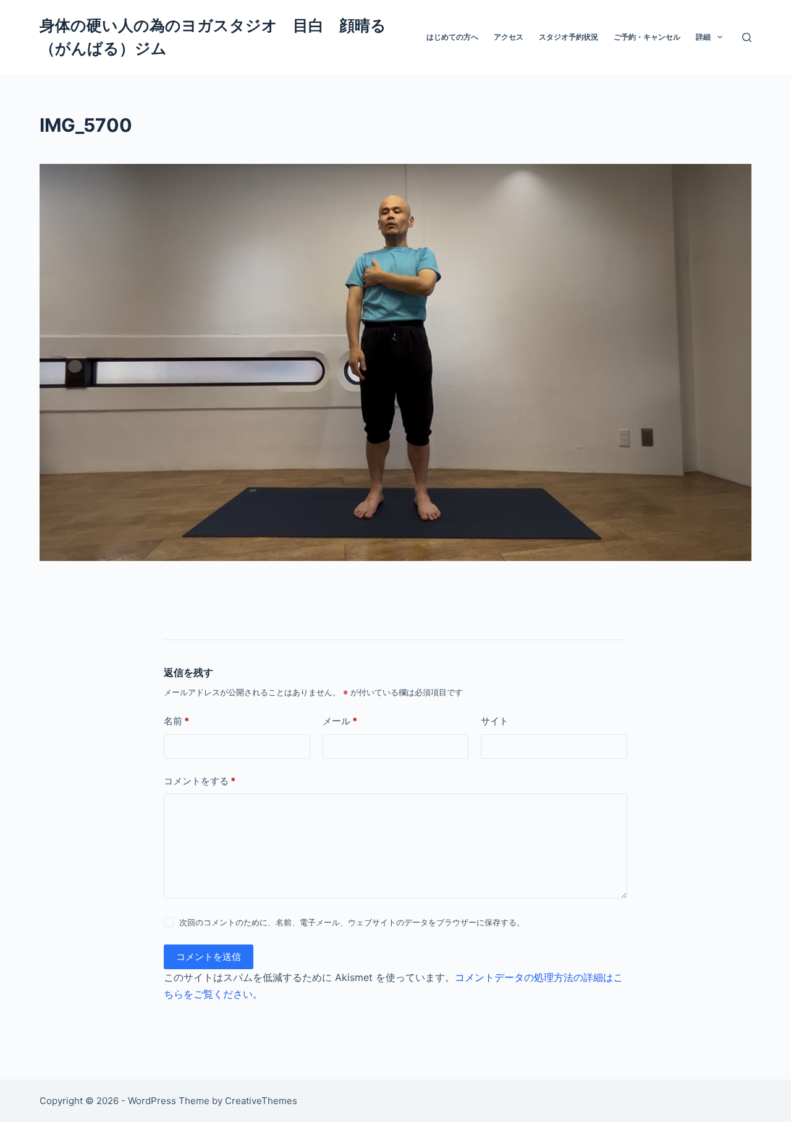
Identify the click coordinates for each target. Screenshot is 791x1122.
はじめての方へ (452, 36)
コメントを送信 (208, 956)
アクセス (508, 36)
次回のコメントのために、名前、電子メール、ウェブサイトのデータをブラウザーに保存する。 (352, 922)
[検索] (746, 37)
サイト (495, 721)
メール (340, 721)
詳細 (703, 36)
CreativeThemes (261, 1101)
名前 (176, 721)
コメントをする (199, 781)
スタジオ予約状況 (568, 36)
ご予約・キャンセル (647, 36)
